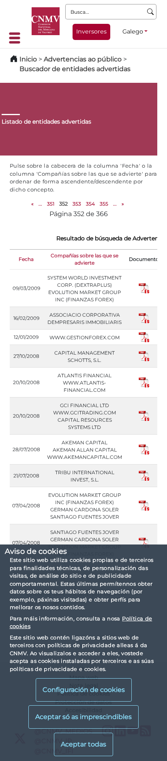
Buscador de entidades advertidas (75, 69)
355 (104, 204)
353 (77, 204)
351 (50, 204)
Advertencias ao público (83, 59)
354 (90, 204)
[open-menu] (17, 38)
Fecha (26, 259)
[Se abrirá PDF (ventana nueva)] (144, 288)
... (40, 204)
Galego (132, 31)
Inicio (28, 59)
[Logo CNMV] (45, 21)
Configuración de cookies (84, 690)
